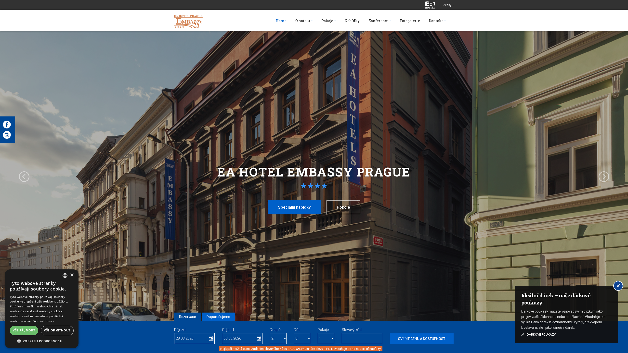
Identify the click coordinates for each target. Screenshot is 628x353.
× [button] (72, 275)
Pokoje (343, 207)
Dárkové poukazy (541, 334)
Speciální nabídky (294, 207)
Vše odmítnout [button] (57, 330)
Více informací (43, 321)
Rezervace (187, 317)
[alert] (41, 308)
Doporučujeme (218, 317)
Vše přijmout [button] (24, 330)
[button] (42, 341)
